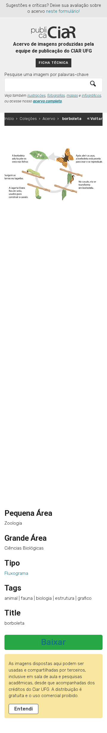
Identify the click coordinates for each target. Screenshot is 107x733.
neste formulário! (63, 11)
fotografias (56, 95)
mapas (72, 95)
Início (9, 118)
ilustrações (36, 95)
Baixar (53, 642)
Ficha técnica (53, 63)
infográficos (91, 95)
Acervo (49, 118)
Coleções (28, 118)
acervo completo (47, 101)
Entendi (23, 709)
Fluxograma (16, 573)
